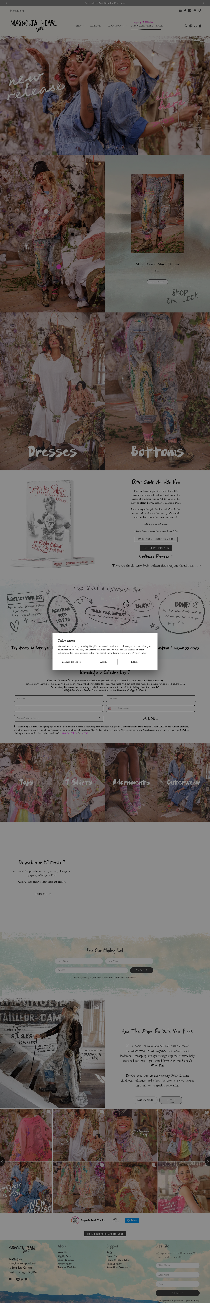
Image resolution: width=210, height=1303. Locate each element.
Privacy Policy (139, 653)
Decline (134, 661)
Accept (103, 661)
